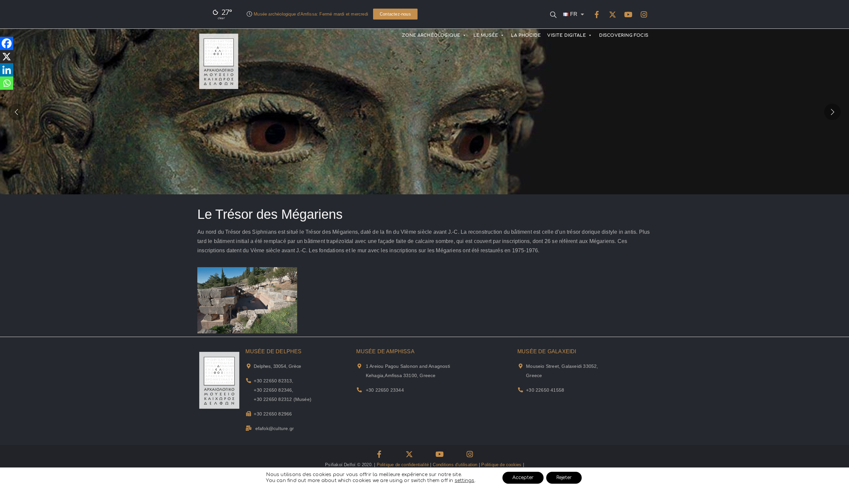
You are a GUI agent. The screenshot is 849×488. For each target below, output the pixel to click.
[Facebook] (597, 15)
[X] (6, 56)
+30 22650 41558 (545, 390)
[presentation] (16, 111)
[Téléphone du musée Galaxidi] (520, 389)
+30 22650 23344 (385, 390)
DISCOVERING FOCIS (623, 35)
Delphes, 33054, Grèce (277, 366)
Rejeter (564, 477)
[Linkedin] (6, 69)
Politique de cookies (501, 464)
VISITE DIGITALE (566, 35)
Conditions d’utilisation (455, 464)
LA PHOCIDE (526, 35)
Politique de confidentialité (403, 464)
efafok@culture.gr (274, 428)
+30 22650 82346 (273, 390)
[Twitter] (613, 15)
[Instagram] (644, 15)
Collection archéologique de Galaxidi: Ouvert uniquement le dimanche (322, 14)
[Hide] (2, 96)
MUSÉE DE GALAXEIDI (546, 351)
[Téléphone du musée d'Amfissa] (359, 389)
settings (465, 480)
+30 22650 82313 (273, 380)
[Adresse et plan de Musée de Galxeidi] (520, 366)
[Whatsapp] (6, 83)
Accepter (523, 477)
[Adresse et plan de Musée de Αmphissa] (359, 366)
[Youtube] (628, 15)
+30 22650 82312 (273, 399)
